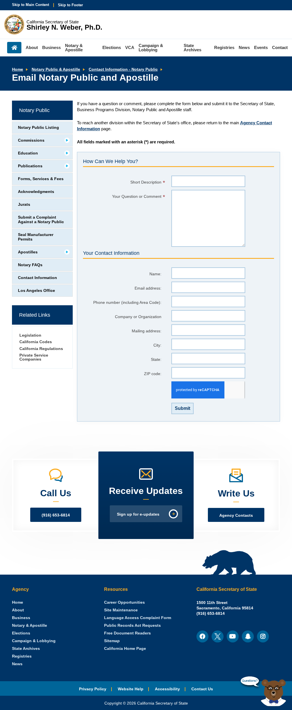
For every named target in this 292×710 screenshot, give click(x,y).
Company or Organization (138, 317)
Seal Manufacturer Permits (35, 237)
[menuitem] (17, 602)
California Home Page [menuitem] (125, 648)
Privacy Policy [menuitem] (92, 689)
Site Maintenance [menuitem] (121, 610)
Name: (155, 274)
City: (157, 345)
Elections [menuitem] (111, 47)
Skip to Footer (70, 5)
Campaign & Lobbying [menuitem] (151, 47)
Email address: (148, 288)
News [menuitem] (244, 47)
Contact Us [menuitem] (202, 689)
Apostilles (28, 252)
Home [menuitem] (14, 47)
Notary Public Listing (38, 127)
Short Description (145, 182)
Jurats (24, 204)
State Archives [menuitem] (192, 47)
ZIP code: (152, 374)
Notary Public (34, 110)
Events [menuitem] (261, 47)
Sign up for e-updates (138, 514)
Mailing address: (146, 331)
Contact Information (37, 278)
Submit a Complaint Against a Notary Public (41, 219)
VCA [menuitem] (129, 47)
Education (28, 153)
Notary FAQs (30, 265)
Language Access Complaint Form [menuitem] (137, 618)
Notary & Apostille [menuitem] (74, 47)
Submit (182, 408)
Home (17, 69)
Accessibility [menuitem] (167, 689)
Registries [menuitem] (224, 47)
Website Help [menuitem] (130, 689)
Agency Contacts (236, 515)
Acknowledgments (36, 192)
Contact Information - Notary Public (123, 69)
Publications (30, 166)
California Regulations (41, 349)
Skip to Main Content (30, 5)
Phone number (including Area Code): (127, 302)
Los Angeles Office (36, 290)
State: (156, 359)
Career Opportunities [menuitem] (124, 602)
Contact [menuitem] (280, 47)
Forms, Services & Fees (41, 179)
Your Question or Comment (136, 196)
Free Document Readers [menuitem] (127, 633)
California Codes (35, 342)
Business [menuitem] (51, 47)
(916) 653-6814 (56, 515)
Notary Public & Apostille (56, 69)
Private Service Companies (33, 357)
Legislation (30, 335)
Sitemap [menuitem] (112, 641)
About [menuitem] (32, 47)
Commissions (31, 140)
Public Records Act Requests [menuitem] (132, 625)
